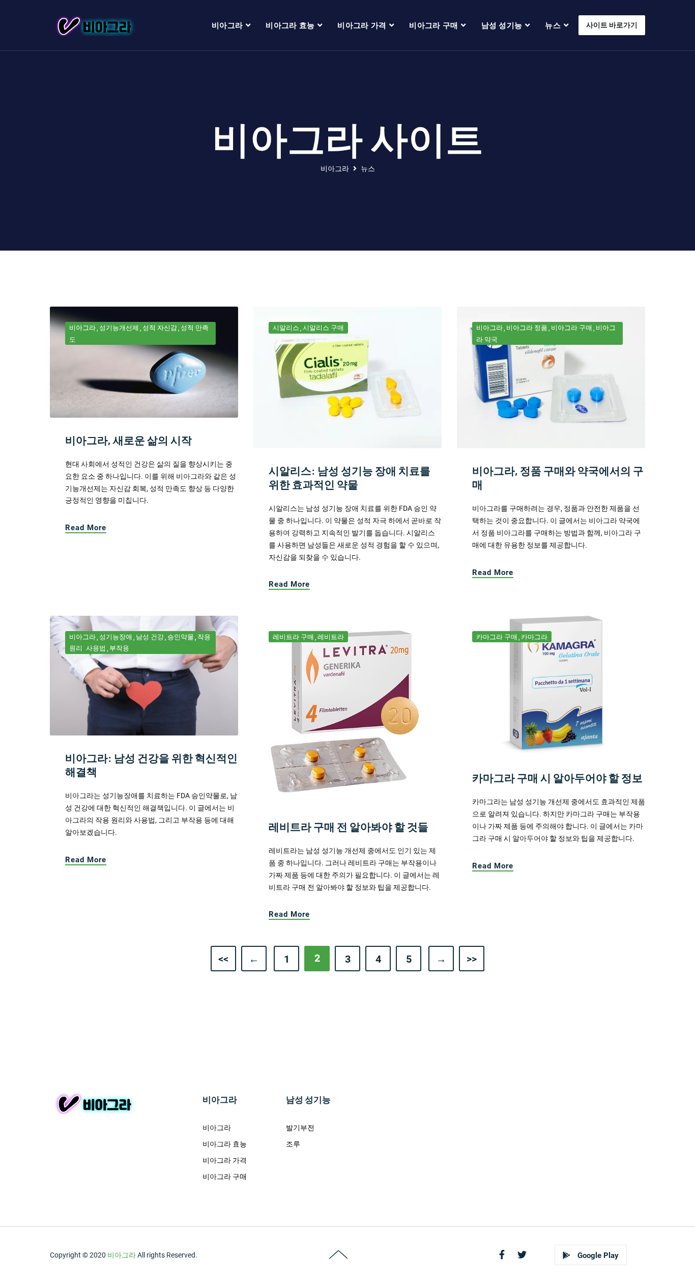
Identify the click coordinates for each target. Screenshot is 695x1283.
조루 (293, 1144)
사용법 (96, 648)
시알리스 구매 (323, 328)
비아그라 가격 (361, 25)
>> (472, 959)
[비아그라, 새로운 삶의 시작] (144, 361)
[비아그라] (94, 25)
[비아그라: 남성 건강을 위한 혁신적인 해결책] (144, 674)
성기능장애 (115, 637)
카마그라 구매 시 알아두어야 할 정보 (557, 777)
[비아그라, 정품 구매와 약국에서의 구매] (551, 376)
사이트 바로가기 (612, 25)
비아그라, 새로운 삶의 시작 (128, 439)
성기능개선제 (119, 328)
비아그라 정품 (526, 328)
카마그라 (534, 637)
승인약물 (180, 637)
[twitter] (522, 1255)
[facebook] (502, 1255)
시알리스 (286, 328)
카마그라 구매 (496, 637)
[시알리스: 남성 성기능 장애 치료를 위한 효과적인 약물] (347, 376)
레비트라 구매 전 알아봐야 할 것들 (348, 826)
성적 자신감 (159, 328)
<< (223, 959)
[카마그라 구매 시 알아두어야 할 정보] (551, 685)
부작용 (119, 648)
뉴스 (553, 25)
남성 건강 (150, 637)
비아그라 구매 (433, 25)
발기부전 (300, 1128)
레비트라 (330, 637)
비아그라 (227, 25)
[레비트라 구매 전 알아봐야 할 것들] (347, 709)
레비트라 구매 (293, 637)
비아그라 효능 (290, 25)
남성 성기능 (502, 25)
